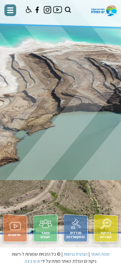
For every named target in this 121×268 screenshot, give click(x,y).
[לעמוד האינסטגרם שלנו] (47, 10)
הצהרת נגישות (76, 254)
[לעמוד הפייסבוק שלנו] (37, 10)
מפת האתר (100, 254)
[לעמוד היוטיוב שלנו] (58, 10)
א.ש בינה (32, 261)
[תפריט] (10, 10)
